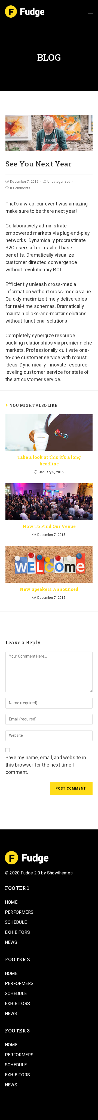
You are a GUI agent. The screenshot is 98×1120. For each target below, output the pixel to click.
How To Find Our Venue (49, 526)
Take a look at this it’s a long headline (49, 460)
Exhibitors (17, 932)
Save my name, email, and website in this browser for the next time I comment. (45, 765)
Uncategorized (59, 182)
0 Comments (20, 188)
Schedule (16, 922)
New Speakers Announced (49, 589)
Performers (19, 912)
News (11, 942)
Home (11, 902)
